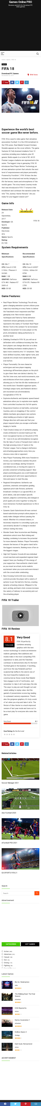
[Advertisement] (20, 29)
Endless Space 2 (21, 1032)
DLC (5, 960)
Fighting (7, 965)
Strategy (17, 1035)
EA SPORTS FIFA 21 (9, 873)
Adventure (7, 954)
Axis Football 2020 (9, 813)
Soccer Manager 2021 (10, 783)
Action (6, 951)
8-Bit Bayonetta (20, 1008)
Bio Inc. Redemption (22, 982)
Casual (6, 957)
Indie (16, 985)
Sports (8, 59)
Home (3, 59)
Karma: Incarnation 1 (22, 1020)
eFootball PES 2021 (9, 843)
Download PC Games (10, 74)
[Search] (37, 54)
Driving (6, 963)
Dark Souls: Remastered (23, 1044)
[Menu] (2, 54)
